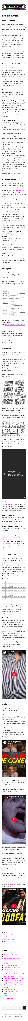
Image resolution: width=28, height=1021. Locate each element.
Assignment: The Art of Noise (12, 983)
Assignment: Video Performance (13, 978)
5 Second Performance (10, 972)
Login (5, 941)
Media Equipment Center (11, 937)
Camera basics (8, 969)
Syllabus (6, 996)
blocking (10, 504)
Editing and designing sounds (12, 980)
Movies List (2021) (9, 935)
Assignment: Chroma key (11, 965)
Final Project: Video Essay (11, 954)
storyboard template (8, 537)
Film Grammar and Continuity (12, 959)
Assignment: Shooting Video (12, 967)
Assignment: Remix (9, 989)
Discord (6, 932)
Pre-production (8, 956)
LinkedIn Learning (9, 939)
